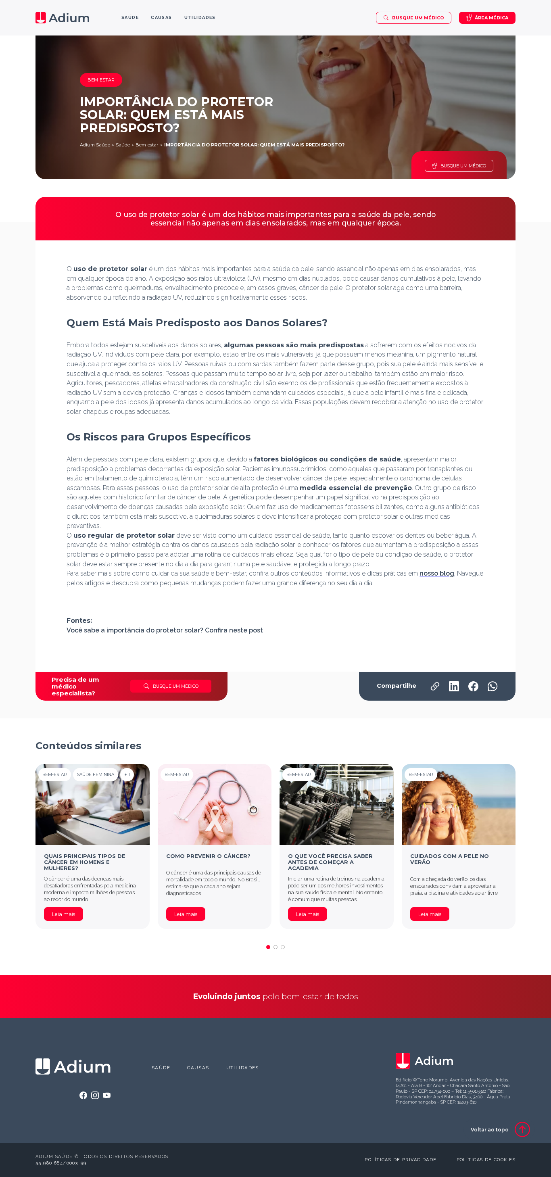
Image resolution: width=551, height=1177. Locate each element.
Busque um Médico (418, 18)
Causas (198, 1068)
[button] (268, 947)
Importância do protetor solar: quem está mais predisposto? (254, 145)
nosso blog (437, 573)
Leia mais (63, 914)
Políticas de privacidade (400, 1159)
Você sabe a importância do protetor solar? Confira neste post (165, 630)
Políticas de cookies (486, 1159)
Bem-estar (147, 145)
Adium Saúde (95, 145)
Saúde (123, 145)
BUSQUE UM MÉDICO (463, 166)
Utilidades (242, 1068)
